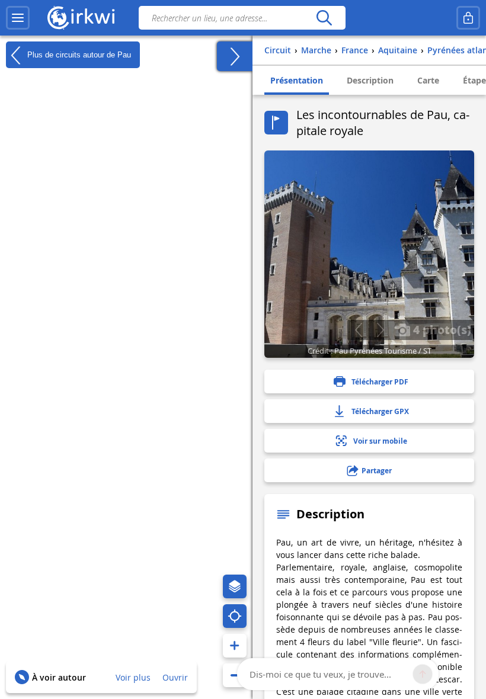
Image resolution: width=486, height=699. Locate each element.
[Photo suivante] (380, 330)
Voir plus (133, 677)
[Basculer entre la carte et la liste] (234, 56)
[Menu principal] (18, 18)
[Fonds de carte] (235, 586)
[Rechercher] (324, 17)
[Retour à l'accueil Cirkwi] (81, 18)
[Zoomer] (235, 646)
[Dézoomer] (235, 675)
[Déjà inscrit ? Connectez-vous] (468, 18)
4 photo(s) (440, 329)
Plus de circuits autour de (78, 54)
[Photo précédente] (358, 330)
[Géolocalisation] (235, 616)
